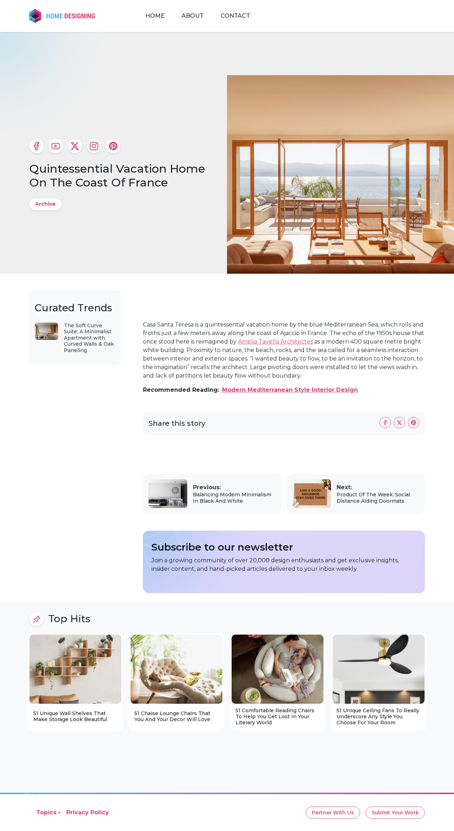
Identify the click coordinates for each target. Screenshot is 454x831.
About (193, 15)
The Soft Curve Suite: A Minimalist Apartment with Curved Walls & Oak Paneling (89, 337)
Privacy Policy (87, 812)
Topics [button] (46, 812)
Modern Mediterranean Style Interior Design (290, 389)
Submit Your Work (395, 812)
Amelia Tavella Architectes (275, 341)
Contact (235, 15)
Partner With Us (333, 812)
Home (155, 15)
